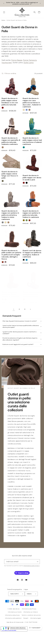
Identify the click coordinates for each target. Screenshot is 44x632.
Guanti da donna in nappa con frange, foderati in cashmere (10, 294)
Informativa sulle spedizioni (13, 618)
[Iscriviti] (37, 561)
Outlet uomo (29, 63)
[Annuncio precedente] (4, 3)
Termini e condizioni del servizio (31, 615)
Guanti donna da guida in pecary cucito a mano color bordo (32, 294)
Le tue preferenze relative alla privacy (16, 627)
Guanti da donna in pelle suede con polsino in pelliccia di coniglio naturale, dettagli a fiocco (11, 255)
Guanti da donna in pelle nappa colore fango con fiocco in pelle (10, 175)
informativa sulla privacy (32, 566)
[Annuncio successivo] (40, 3)
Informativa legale (35, 618)
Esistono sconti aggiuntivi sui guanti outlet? (18, 344)
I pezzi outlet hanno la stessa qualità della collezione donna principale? (21, 326)
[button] (4, 12)
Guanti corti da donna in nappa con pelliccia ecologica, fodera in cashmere (32, 254)
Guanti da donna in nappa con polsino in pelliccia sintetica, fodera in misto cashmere (10, 215)
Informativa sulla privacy (12, 615)
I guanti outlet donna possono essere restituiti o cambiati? (19, 332)
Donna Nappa (16, 60)
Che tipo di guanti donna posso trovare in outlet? (20, 321)
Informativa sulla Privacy (29, 609)
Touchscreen (7, 63)
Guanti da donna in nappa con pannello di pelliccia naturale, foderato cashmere (11, 141)
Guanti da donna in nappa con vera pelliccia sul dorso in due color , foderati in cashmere (32, 102)
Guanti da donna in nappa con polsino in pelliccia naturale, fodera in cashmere (31, 214)
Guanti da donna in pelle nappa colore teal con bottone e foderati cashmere (32, 141)
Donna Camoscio (30, 60)
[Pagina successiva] (30, 309)
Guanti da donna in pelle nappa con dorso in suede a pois (32, 177)
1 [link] (13, 309)
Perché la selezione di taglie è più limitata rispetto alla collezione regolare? (20, 339)
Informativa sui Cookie (14, 612)
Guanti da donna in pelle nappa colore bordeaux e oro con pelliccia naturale (10, 101)
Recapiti (25, 618)
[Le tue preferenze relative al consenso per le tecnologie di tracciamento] (4, 628)
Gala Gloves (16, 609)
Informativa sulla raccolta (9, 630)
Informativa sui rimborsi (31, 612)
